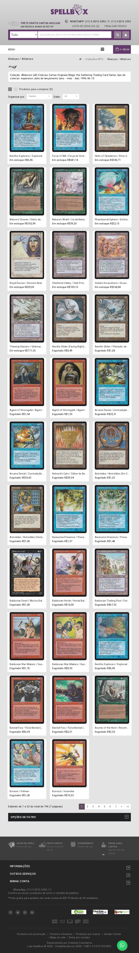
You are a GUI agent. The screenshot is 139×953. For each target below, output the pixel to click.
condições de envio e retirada (47, 893)
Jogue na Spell (25, 843)
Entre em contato (79, 937)
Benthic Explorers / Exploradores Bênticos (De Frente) (40, 156)
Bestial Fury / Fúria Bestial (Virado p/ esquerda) (79, 727)
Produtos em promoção (31, 934)
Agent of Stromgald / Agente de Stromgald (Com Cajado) (43, 410)
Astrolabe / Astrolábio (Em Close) (114, 473)
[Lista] (16, 88)
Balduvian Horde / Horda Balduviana (72, 600)
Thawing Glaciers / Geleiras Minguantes (32, 346)
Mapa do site (57, 937)
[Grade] (10, 88)
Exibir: (57, 96)
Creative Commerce (80, 942)
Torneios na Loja (23, 847)
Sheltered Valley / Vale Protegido (71, 283)
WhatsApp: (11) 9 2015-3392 (88, 21)
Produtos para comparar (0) (36, 89)
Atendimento (85, 843)
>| (127, 806)
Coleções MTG (94, 59)
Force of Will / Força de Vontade (70, 156)
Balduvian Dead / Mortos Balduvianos (31, 600)
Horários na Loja (85, 847)
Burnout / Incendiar (63, 791)
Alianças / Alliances (119, 59)
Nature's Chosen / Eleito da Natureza (31, 219)
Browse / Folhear (19, 791)
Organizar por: (16, 96)
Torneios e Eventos (60, 934)
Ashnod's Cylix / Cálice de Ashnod (71, 473)
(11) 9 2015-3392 (121, 21)
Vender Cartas (112, 934)
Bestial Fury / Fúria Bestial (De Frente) (31, 727)
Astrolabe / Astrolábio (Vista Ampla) (31, 537)
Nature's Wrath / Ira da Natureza (70, 219)
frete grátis (54, 843)
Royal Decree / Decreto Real (26, 283)
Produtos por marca (88, 934)
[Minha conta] (125, 34)
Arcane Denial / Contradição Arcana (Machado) (37, 473)
